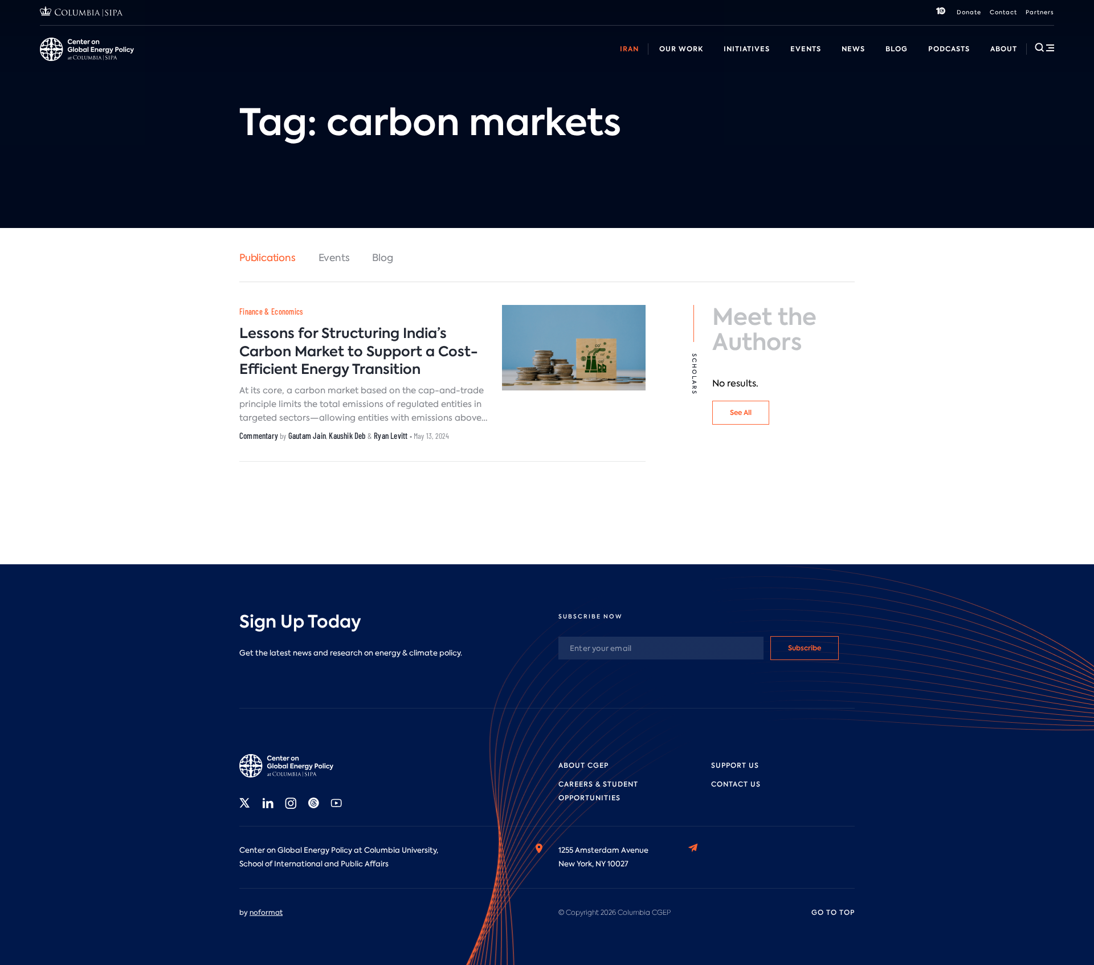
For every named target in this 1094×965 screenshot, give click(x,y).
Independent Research (636, 62)
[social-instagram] (290, 803)
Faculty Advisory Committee (474, 62)
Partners (1040, 12)
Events (805, 49)
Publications (267, 257)
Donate (969, 12)
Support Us (735, 765)
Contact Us (736, 784)
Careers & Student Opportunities (270, 62)
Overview (57, 62)
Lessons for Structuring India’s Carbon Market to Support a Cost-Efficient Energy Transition (358, 351)
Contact (1003, 12)
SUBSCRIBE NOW (590, 616)
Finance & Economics (271, 311)
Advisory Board (376, 62)
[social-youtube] (336, 803)
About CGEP (583, 765)
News (853, 49)
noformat (266, 912)
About (1003, 49)
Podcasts (949, 49)
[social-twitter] (245, 803)
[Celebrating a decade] (940, 12)
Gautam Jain (307, 435)
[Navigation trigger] (1044, 47)
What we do (114, 62)
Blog (896, 49)
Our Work (681, 49)
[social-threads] (313, 803)
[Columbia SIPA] (81, 12)
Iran (629, 49)
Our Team (172, 62)
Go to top (833, 912)
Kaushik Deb (347, 435)
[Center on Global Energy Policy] (87, 49)
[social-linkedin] (268, 803)
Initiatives (747, 49)
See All (741, 412)
